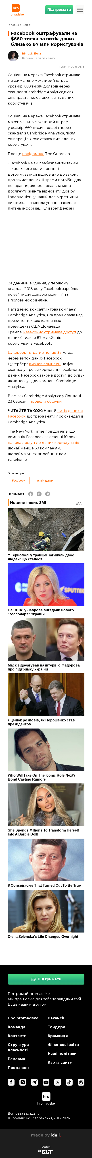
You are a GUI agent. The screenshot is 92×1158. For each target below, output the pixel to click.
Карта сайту (60, 1062)
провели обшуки (46, 401)
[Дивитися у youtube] (46, 1082)
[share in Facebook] (30, 494)
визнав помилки (45, 364)
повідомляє (33, 154)
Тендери (56, 1027)
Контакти (17, 1036)
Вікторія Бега (31, 53)
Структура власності (18, 1047)
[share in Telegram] (47, 494)
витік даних (45, 480)
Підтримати (59, 10)
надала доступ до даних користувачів (43, 443)
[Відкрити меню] (79, 9)
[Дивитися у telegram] (34, 1082)
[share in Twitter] (39, 494)
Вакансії (56, 1018)
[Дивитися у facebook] (11, 1082)
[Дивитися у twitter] (57, 1082)
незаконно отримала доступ (49, 332)
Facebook (18, 480)
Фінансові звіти (63, 1045)
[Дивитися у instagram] (22, 1082)
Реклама (16, 1059)
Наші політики (62, 1053)
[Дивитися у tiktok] (69, 1082)
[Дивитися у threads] (81, 1082)
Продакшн (18, 1068)
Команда (16, 1027)
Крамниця (58, 1036)
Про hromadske (23, 1018)
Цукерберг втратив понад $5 (35, 352)
